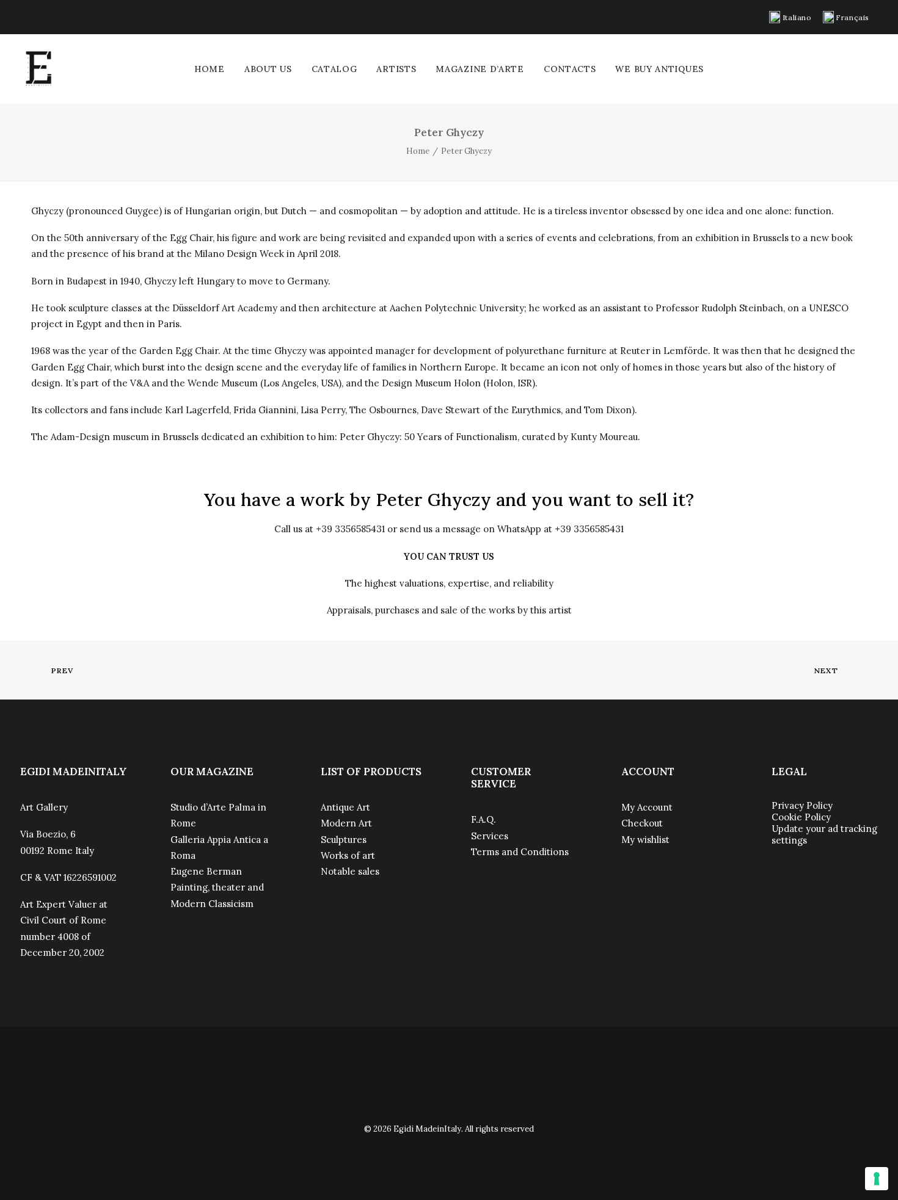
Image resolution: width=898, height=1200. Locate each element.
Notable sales (350, 871)
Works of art (348, 855)
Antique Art (345, 807)
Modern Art (346, 823)
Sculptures (344, 839)
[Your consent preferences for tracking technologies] (876, 1178)
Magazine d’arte (480, 68)
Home (209, 68)
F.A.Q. (483, 819)
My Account (647, 807)
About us (268, 68)
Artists (396, 68)
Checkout (642, 823)
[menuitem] (790, 17)
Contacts (570, 68)
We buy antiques (659, 68)
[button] (23, 16)
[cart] (869, 69)
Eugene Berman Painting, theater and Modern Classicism (217, 887)
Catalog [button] (334, 68)
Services (489, 836)
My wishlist (645, 839)
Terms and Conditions (520, 852)
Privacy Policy (802, 805)
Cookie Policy (801, 817)
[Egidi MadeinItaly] (38, 69)
